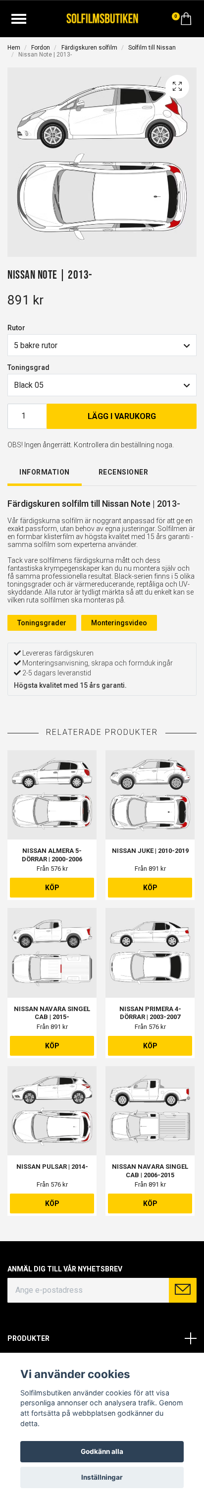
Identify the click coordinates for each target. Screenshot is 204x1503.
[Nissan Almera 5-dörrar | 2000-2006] (52, 795)
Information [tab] (44, 472)
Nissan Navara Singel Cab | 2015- (52, 1013)
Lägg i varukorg (122, 416)
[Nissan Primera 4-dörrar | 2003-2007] (150, 952)
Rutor (16, 328)
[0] (186, 21)
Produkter (28, 1338)
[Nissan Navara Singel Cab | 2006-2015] (150, 1110)
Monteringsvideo (119, 623)
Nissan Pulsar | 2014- (52, 1166)
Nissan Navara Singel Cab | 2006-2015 (150, 1171)
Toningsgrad (28, 367)
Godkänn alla (102, 1451)
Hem (13, 47)
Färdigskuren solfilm (89, 47)
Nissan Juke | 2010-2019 (150, 850)
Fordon (40, 47)
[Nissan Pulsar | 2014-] (52, 1110)
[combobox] (102, 345)
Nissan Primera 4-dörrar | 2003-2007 (150, 1013)
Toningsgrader (41, 623)
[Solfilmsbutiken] (102, 17)
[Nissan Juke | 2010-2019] (150, 795)
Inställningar (102, 1477)
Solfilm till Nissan (152, 47)
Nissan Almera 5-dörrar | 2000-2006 (52, 855)
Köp (52, 888)
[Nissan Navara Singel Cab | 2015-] (52, 952)
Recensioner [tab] (124, 472)
